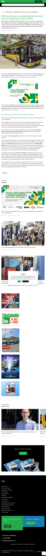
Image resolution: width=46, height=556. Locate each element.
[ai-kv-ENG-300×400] (23, 367)
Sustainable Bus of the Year (7, 504)
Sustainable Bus (5, 493)
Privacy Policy (13, 544)
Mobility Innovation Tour (7, 510)
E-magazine (38, 1)
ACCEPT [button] (19, 281)
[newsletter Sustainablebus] (23, 300)
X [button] (36, 272)
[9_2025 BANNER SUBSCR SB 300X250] (23, 318)
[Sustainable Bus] (2, 1)
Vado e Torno (4, 486)
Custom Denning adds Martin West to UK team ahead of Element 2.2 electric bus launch (19, 432)
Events (10, 250)
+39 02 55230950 (6, 538)
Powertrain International (7, 497)
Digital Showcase (11, 286)
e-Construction (4, 501)
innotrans (4, 172)
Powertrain (3, 495)
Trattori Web (4, 499)
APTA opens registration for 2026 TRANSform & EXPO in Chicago (18, 247)
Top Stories (18, 215)
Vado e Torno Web (5, 488)
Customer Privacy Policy (29, 544)
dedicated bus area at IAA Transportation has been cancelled (22, 77)
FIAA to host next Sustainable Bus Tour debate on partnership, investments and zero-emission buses (22, 212)
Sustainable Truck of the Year (8, 503)
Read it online (30, 523)
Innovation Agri (4, 512)
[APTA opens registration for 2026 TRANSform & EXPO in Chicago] (23, 233)
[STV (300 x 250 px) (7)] (23, 388)
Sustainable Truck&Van (6, 490)
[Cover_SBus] (23, 340)
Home (2, 12)
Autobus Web (4, 492)
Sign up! (8, 526)
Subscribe (23, 453)
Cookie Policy (20, 544)
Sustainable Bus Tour (12, 215)
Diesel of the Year (5, 506)
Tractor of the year (5, 508)
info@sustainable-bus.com (9, 540)
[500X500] (23, 95)
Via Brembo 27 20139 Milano (9, 535)
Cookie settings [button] (25, 281)
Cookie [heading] (23, 274)
